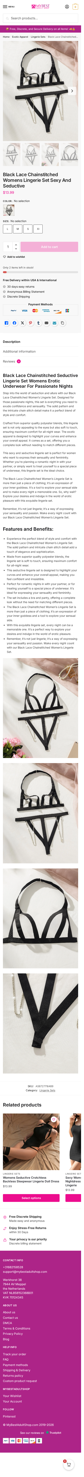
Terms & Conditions (16, 1328)
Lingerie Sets (38, 36)
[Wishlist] (54, 1119)
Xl (38, 228)
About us (9, 1312)
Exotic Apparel (20, 36)
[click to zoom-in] (40, 91)
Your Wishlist (12, 1396)
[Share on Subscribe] (54, 322)
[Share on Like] (6, 322)
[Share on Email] (46, 322)
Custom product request (20, 1381)
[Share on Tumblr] (38, 322)
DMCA (7, 1323)
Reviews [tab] (11, 361)
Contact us (10, 1318)
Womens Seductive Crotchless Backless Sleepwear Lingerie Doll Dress (31, 1179)
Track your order (14, 1354)
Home (6, 36)
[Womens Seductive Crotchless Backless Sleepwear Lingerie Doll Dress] (31, 1142)
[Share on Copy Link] (62, 322)
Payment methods (15, 1365)
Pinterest (9, 1416)
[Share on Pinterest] (30, 322)
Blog (6, 1339)
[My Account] (67, 7)
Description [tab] (11, 342)
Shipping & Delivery (16, 1370)
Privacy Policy (13, 1334)
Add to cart (49, 247)
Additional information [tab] (19, 351)
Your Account (12, 1401)
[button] (16, 245)
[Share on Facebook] (14, 322)
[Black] (9, 210)
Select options (31, 1198)
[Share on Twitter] (22, 322)
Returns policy (13, 1375)
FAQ (5, 1359)
